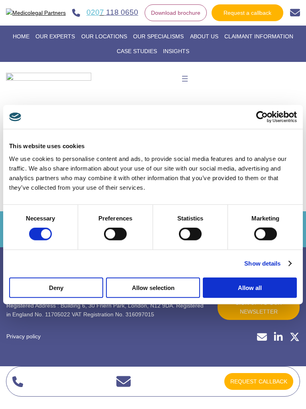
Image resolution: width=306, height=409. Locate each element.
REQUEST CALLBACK (258, 381)
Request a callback (247, 13)
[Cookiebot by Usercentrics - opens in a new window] (262, 117)
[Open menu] (185, 78)
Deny (56, 287)
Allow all (250, 287)
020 (93, 12)
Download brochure (175, 13)
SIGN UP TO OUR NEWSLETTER (258, 307)
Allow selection (153, 287)
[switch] (115, 234)
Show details (262, 263)
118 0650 (122, 12)
